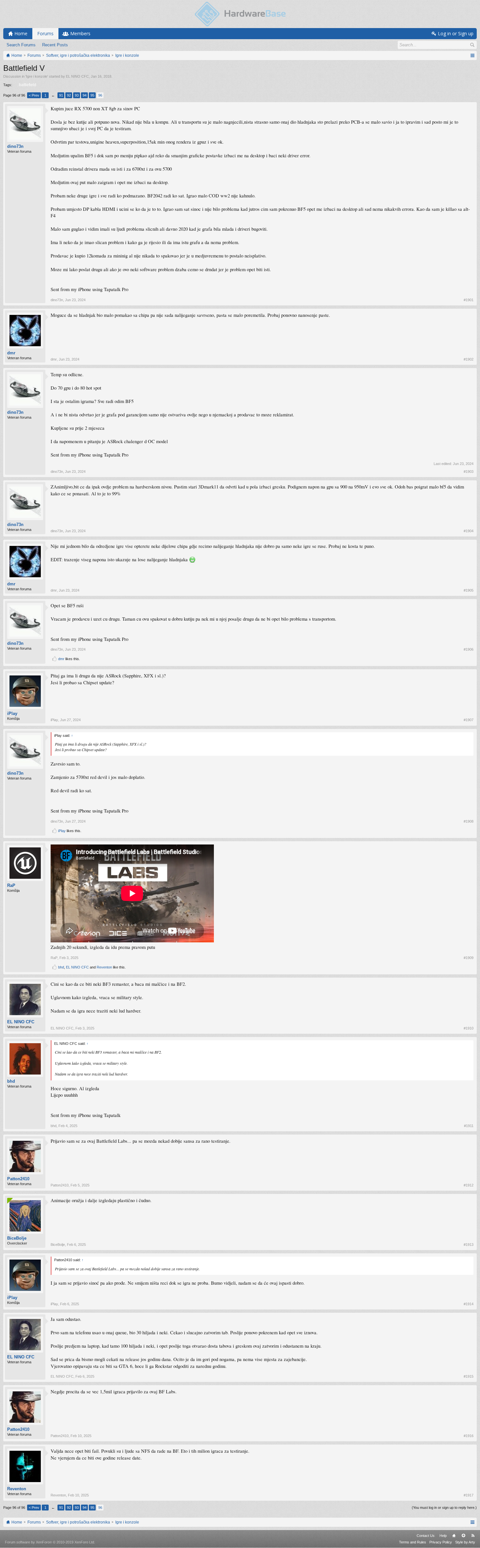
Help (443, 1536)
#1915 (468, 1376)
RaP (11, 885)
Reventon (104, 967)
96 (100, 95)
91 (61, 95)
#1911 (468, 1126)
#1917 (468, 1495)
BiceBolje (16, 1238)
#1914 (468, 1304)
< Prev (34, 95)
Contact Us (426, 1536)
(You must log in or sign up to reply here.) (444, 1507)
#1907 (468, 720)
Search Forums (21, 44)
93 (77, 95)
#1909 (468, 958)
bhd (61, 967)
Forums (45, 33)
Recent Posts (55, 44)
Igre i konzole (36, 76)
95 (92, 95)
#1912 (468, 1185)
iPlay (12, 713)
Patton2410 (18, 1178)
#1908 (468, 821)
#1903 (468, 471)
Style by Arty (465, 1542)
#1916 (468, 1436)
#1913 (468, 1244)
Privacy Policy (440, 1542)
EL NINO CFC (77, 76)
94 (85, 95)
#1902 (468, 359)
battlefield (27, 85)
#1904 (468, 531)
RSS (473, 1535)
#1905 (468, 590)
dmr (11, 352)
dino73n (15, 146)
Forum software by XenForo (50, 1542)
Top (463, 1535)
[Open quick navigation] (472, 55)
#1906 (468, 649)
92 (69, 95)
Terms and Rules (412, 1542)
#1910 (468, 1028)
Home (454, 1535)
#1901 (468, 300)
